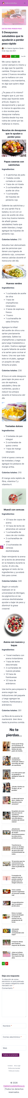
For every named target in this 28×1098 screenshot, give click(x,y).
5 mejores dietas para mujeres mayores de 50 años (18, 943)
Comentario (8, 988)
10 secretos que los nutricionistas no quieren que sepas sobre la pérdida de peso (18, 864)
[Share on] (1, 550)
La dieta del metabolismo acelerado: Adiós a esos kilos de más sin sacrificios (18, 761)
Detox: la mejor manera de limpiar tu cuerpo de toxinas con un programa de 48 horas (18, 917)
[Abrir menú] (24, 3)
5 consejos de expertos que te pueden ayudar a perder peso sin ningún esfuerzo (17, 879)
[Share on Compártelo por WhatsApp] (15, 56)
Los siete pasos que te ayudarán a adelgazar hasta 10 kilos (18, 775)
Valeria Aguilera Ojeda (15, 48)
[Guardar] (6, 56)
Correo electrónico (12, 1037)
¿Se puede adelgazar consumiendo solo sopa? (18, 931)
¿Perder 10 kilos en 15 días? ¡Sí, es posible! (18, 788)
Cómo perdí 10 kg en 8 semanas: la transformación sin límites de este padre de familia (18, 747)
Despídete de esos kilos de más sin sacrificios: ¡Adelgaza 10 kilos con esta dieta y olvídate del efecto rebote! (18, 816)
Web (5, 1048)
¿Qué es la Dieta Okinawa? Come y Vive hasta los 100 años (18, 955)
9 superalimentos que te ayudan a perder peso (17, 904)
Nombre (7, 1026)
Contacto (10, 1065)
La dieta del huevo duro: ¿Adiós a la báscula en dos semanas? (18, 801)
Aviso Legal (17, 1065)
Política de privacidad (14, 1068)
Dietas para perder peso (12, 28)
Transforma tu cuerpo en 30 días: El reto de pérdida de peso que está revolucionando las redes (18, 849)
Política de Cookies (14, 1071)
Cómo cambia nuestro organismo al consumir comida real (18, 892)
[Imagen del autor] (3, 48)
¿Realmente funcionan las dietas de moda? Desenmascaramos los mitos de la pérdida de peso (18, 833)
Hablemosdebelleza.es (14, 1086)
